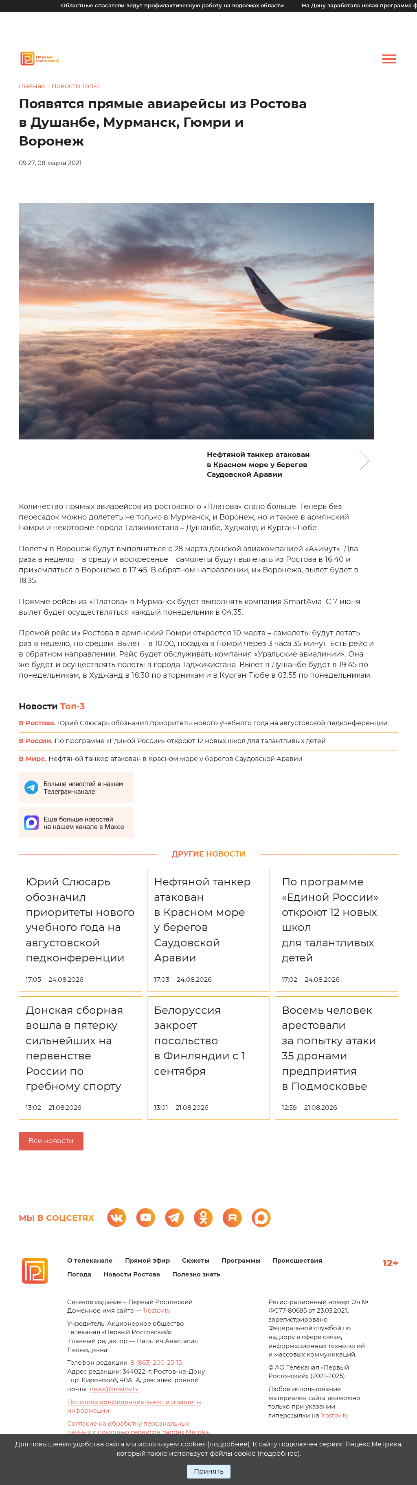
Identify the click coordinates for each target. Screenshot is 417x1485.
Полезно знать (196, 1275)
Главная (32, 86)
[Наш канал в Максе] (261, 1217)
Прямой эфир (147, 1261)
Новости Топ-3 (75, 86)
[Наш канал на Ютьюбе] (145, 1217)
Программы (241, 1261)
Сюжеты (195, 1261)
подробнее (228, 1444)
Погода (79, 1275)
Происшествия (297, 1261)
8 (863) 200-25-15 (156, 1363)
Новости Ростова (131, 1275)
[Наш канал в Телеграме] (174, 1217)
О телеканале (90, 1261)
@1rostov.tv (114, 1389)
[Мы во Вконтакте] (116, 1217)
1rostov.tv (156, 1311)
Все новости (51, 1140)
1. (334, 1416)
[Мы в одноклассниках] (203, 1217)
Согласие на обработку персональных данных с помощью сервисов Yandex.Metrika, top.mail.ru (138, 1432)
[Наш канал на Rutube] (232, 1217)
